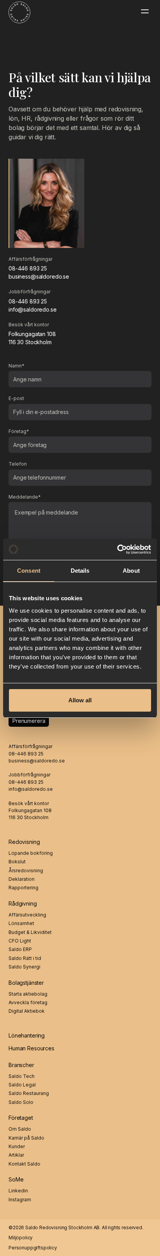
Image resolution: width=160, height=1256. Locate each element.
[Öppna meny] (144, 11)
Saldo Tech (22, 1076)
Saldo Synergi (24, 967)
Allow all (80, 700)
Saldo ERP (20, 949)
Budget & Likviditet (30, 932)
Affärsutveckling (27, 915)
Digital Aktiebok (27, 1011)
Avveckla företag (28, 1002)
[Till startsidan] (15, 11)
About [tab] (131, 570)
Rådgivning (23, 903)
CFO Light (20, 941)
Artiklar (16, 1155)
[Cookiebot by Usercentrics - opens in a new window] (117, 549)
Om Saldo (20, 1129)
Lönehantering (27, 1035)
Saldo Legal (22, 1085)
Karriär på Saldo (26, 1138)
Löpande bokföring (31, 853)
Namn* (16, 366)
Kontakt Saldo (24, 1164)
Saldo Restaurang (29, 1093)
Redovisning (24, 841)
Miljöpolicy (21, 1237)
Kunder (17, 1146)
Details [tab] (80, 570)
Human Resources (31, 1048)
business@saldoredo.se (39, 276)
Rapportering (23, 887)
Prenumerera (28, 720)
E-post (16, 398)
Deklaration (22, 879)
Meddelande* (25, 497)
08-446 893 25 (28, 268)
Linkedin (18, 1191)
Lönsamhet (21, 923)
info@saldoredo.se (33, 309)
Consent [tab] (28, 570)
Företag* (19, 431)
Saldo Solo (21, 1102)
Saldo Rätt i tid (25, 958)
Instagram (20, 1199)
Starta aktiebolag (28, 994)
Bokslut (17, 861)
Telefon (18, 464)
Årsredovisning (26, 870)
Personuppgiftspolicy (33, 1248)
